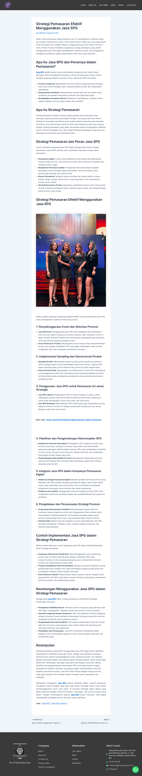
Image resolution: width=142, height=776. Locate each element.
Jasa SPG (75, 695)
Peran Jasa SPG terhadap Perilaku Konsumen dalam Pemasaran (73, 420)
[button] (135, 769)
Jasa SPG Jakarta (58, 703)
